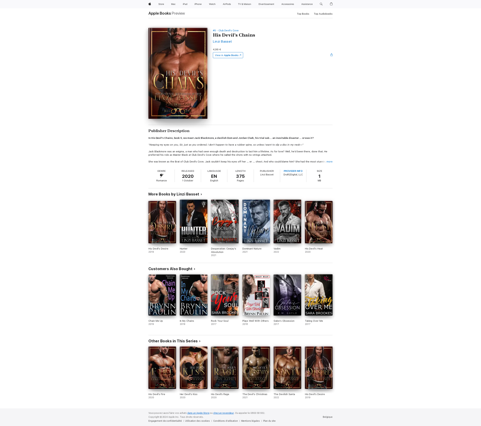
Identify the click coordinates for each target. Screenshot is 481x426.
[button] (321, 4)
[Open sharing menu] (331, 55)
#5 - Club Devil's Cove (226, 30)
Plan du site (269, 421)
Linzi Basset (222, 41)
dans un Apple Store (198, 413)
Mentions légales (250, 421)
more (330, 161)
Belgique (328, 417)
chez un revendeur (223, 413)
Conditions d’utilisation (225, 421)
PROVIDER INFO (293, 171)
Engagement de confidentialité (165, 421)
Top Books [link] (303, 13)
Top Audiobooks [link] (323, 13)
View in (226, 55)
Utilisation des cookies (197, 421)
